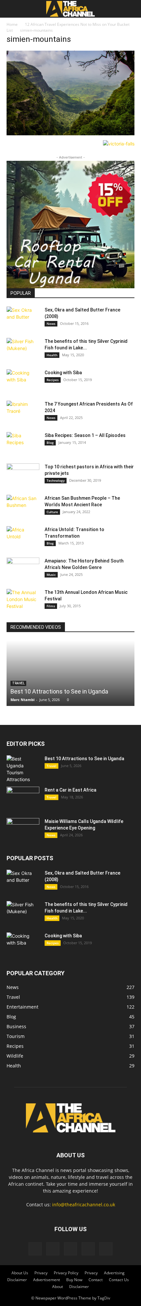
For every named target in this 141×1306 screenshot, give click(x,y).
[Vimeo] (70, 1248)
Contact (96, 1279)
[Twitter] (52, 1248)
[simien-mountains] (70, 133)
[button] (11, 9)
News (51, 323)
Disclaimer (17, 1279)
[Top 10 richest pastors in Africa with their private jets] (23, 474)
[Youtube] (105, 1248)
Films (51, 606)
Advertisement (46, 1279)
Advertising (114, 1273)
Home (12, 24)
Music (51, 574)
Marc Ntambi (22, 699)
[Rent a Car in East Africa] (23, 798)
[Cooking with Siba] (23, 380)
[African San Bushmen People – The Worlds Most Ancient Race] (23, 506)
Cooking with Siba (63, 372)
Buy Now (74, 1279)
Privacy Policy (66, 1273)
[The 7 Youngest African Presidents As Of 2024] (23, 412)
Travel (51, 765)
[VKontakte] (88, 1248)
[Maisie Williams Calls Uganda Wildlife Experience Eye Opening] (23, 829)
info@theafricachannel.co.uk (83, 1204)
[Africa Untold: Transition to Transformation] (23, 537)
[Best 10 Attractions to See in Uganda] (70, 673)
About (57, 1286)
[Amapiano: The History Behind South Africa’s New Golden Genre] (23, 569)
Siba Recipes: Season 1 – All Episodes (85, 435)
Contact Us (119, 1279)
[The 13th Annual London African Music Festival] (23, 600)
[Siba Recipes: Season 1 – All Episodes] (23, 443)
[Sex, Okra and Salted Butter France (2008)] (23, 318)
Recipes (53, 379)
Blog (50, 442)
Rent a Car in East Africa (70, 790)
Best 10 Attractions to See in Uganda (59, 691)
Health (52, 355)
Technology (56, 480)
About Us (19, 1273)
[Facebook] (35, 1248)
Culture (52, 512)
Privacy (41, 1273)
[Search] (132, 9)
